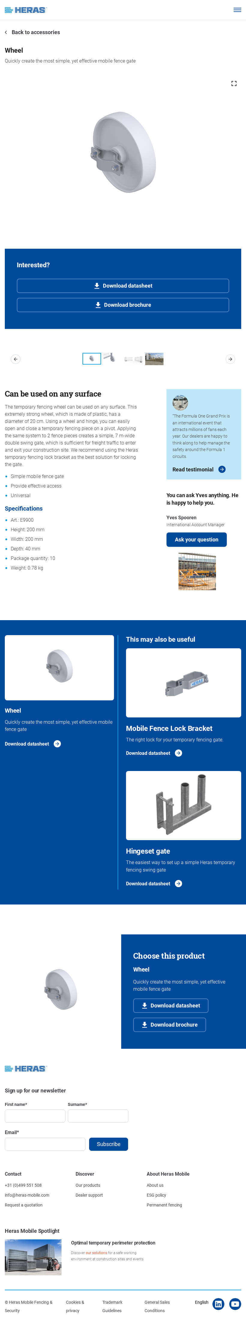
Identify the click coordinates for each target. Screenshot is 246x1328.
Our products (88, 1185)
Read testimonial (193, 469)
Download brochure (127, 304)
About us (155, 1185)
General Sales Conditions (157, 1306)
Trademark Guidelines (112, 1306)
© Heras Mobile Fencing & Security (28, 1306)
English (201, 1302)
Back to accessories (35, 32)
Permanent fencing (164, 1205)
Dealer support (89, 1195)
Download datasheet (127, 285)
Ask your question (196, 539)
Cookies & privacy (75, 1306)
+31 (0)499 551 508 (23, 1185)
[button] (15, 359)
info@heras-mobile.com (27, 1195)
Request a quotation (24, 1205)
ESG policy (156, 1195)
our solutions (96, 1252)
